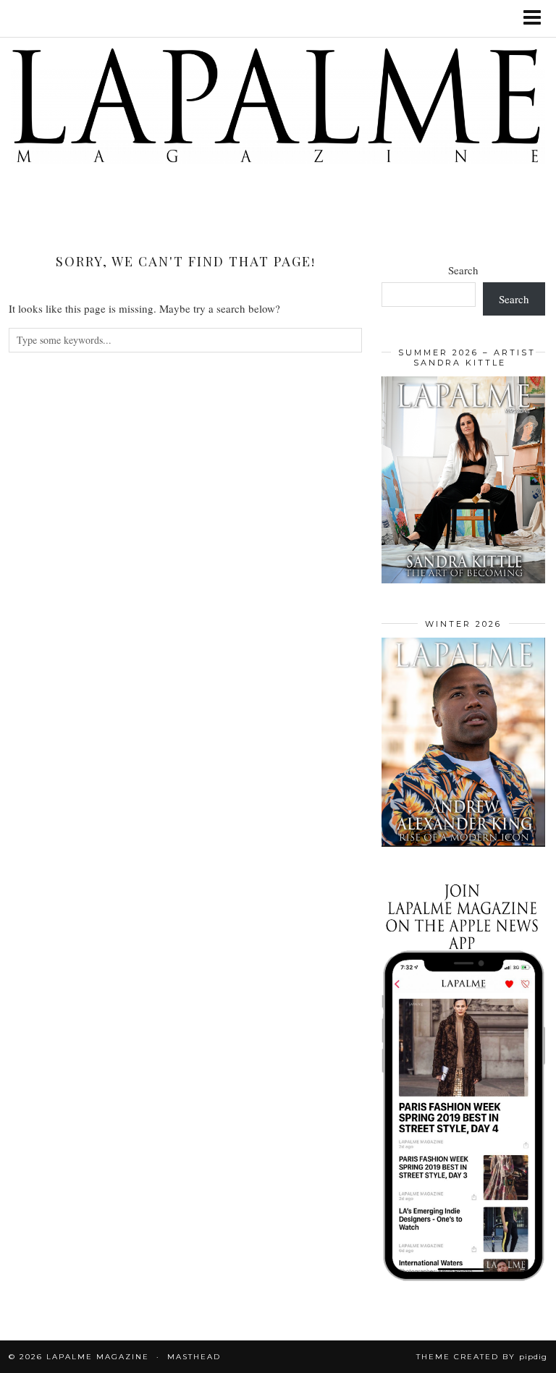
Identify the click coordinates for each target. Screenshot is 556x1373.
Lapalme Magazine (97, 1356)
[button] (537, 18)
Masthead (194, 1356)
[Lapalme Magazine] (278, 108)
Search (463, 270)
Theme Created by (481, 1356)
